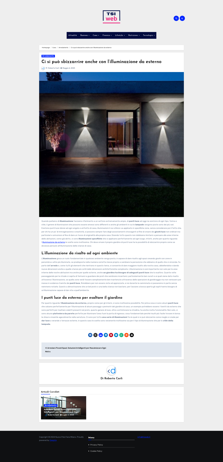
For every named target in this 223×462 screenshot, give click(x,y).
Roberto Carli (53, 68)
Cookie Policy (96, 451)
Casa (95, 35)
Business (84, 35)
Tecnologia (148, 35)
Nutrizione (133, 35)
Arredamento (48, 56)
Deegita (53, 440)
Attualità (72, 35)
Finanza (107, 35)
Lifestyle (119, 35)
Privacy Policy (96, 445)
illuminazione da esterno (53, 242)
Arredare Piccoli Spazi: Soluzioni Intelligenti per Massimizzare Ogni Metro (61, 412)
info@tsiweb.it (144, 437)
